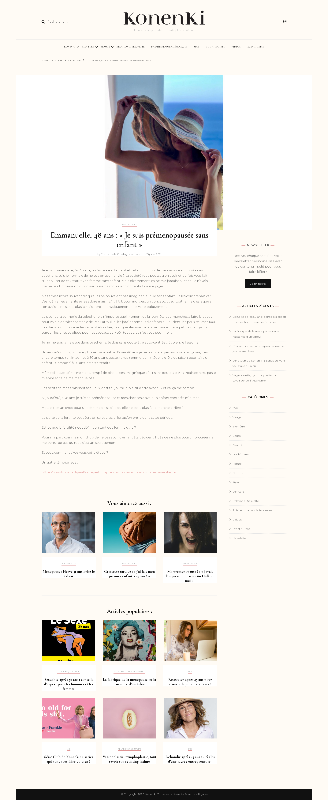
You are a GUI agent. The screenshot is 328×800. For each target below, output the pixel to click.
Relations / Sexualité (130, 46)
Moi (196, 46)
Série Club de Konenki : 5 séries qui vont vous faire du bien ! (68, 759)
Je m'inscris (258, 283)
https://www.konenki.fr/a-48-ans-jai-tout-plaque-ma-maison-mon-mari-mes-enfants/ (109, 472)
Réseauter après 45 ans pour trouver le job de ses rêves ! (190, 681)
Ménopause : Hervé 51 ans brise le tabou (69, 573)
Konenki (69, 46)
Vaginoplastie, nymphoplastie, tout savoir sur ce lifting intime (129, 759)
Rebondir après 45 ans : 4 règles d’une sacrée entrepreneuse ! (190, 759)
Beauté (105, 46)
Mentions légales (196, 794)
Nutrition (238, 473)
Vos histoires (215, 46)
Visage (237, 417)
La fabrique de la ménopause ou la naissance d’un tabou (129, 681)
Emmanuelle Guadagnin (116, 254)
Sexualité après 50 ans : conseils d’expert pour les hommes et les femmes (68, 684)
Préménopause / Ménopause (169, 46)
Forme (237, 463)
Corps (236, 436)
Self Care (238, 491)
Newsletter (240, 538)
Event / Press (255, 46)
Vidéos (236, 46)
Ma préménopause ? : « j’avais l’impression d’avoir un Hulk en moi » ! (190, 576)
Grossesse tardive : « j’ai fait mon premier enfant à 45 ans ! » (129, 573)
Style (236, 482)
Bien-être (88, 46)
